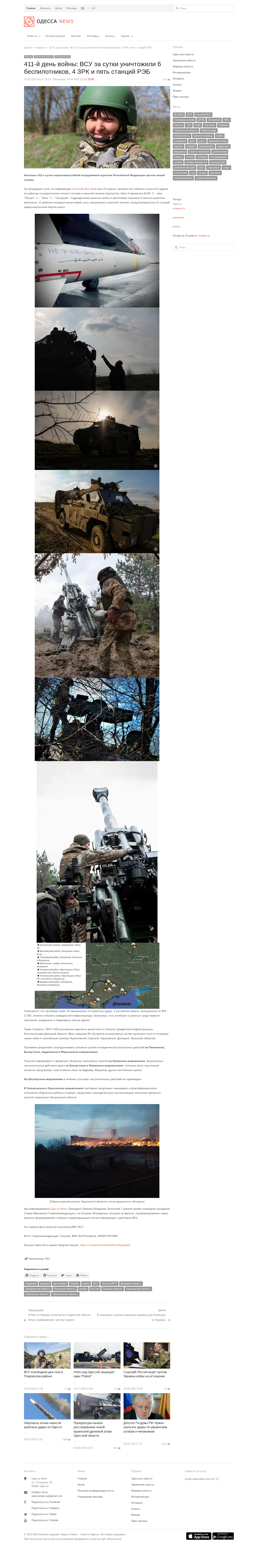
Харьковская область (138, 1288)
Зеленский (214, 119)
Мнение (76, 35)
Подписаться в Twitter (44, 1514)
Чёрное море (208, 130)
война (86, 1283)
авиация (44, 1283)
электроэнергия (183, 178)
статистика (180, 172)
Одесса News (58, 1208)
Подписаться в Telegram (45, 1508)
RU (83, 8)
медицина (179, 151)
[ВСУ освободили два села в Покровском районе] (47, 1344)
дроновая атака (218, 141)
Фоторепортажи (55, 35)
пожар (189, 157)
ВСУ (95, 1283)
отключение (220, 151)
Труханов (209, 125)
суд (193, 172)
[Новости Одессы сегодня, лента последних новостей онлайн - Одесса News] (48, 22)
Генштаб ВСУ (109, 1283)
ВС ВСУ (178, 114)
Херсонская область (37, 1294)
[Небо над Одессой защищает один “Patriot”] (97, 1344)
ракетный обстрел (184, 167)
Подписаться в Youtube (45, 1520)
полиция (201, 157)
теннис (202, 172)
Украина (223, 125)
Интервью (93, 35)
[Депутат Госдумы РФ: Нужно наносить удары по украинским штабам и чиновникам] (147, 1395)
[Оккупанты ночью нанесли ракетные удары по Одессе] (47, 1395)
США (198, 125)
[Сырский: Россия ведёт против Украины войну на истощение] (147, 1344)
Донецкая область (131, 1283)
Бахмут (74, 1283)
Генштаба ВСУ (81, 188)
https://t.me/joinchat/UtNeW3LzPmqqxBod (104, 1245)
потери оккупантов (196, 162)
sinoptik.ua (204, 235)
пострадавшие (218, 157)
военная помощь (203, 135)
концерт (191, 146)
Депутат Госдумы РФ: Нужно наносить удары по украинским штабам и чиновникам (145, 1427)
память (178, 157)
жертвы (178, 146)
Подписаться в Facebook (46, 1502)
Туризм (125, 35)
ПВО (226, 119)
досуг (202, 141)
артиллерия (60, 1283)
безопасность (182, 135)
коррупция (223, 146)
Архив (81, 1484)
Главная (82, 1478)
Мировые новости (183, 66)
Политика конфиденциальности (96, 1490)
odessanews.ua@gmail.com (47, 1496)
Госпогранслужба (184, 119)
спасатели (213, 167)
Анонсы (110, 35)
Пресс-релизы (181, 96)
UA (93, 8)
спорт (226, 167)
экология (215, 172)
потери (83, 1288)
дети (192, 141)
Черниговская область (65, 1294)
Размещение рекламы (90, 1496)
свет (201, 167)
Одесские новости (183, 54)
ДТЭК (201, 119)
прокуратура (218, 162)
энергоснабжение (206, 178)
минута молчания (199, 151)
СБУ (188, 125)
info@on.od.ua (39, 1492)
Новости (32, 35)
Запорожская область (37, 1288)
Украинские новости (44, 57)
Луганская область (65, 1288)
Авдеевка (30, 1283)
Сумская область (112, 1288)
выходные (180, 141)
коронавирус (206, 146)
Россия (95, 1288)
